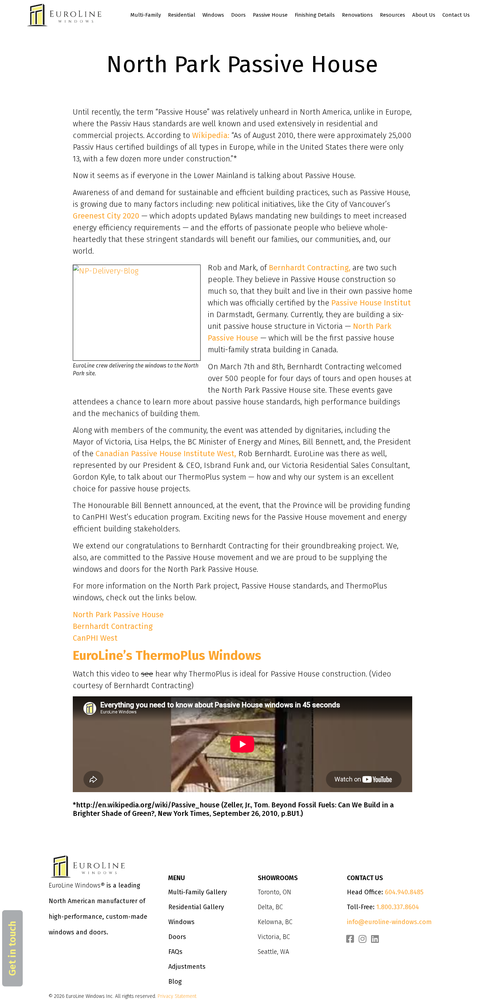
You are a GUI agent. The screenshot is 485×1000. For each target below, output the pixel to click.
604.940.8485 (404, 892)
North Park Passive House (118, 614)
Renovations (357, 15)
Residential (181, 15)
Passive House (270, 15)
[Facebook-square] (350, 939)
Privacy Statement (177, 996)
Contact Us (456, 15)
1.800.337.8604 (397, 907)
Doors (238, 15)
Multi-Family (145, 15)
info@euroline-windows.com (389, 922)
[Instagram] (362, 939)
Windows (213, 15)
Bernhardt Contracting (113, 626)
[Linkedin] (375, 939)
